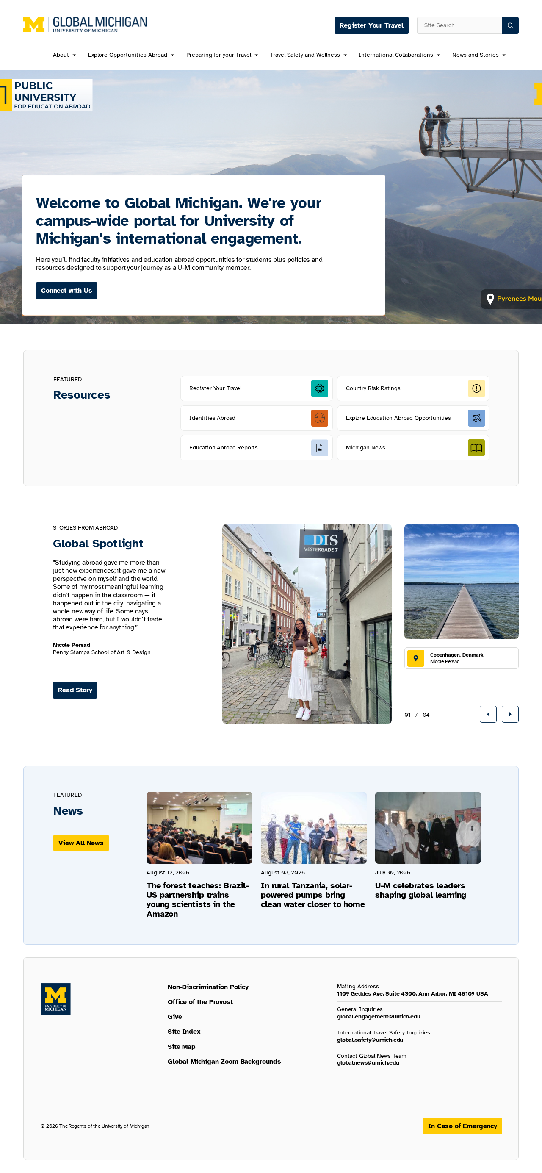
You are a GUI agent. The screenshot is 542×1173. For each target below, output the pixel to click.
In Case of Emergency (462, 1126)
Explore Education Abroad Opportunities (398, 418)
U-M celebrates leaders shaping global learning (420, 890)
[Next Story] (510, 714)
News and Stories (475, 55)
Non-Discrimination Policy (208, 987)
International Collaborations (396, 55)
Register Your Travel (372, 25)
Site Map (182, 1047)
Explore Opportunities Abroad (127, 55)
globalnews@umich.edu (368, 1062)
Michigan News (365, 447)
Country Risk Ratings (373, 388)
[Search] (510, 25)
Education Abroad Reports (223, 447)
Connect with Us (66, 290)
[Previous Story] (488, 714)
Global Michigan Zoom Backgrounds (224, 1061)
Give (175, 1016)
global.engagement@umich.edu (378, 1016)
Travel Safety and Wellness (305, 55)
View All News (81, 843)
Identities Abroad (212, 418)
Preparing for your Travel (218, 55)
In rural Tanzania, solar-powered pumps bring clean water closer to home (313, 895)
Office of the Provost (200, 1002)
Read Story (75, 690)
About (61, 55)
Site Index (184, 1031)
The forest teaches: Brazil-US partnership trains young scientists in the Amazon (198, 899)
